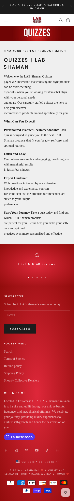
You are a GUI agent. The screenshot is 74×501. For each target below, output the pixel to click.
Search (8, 351)
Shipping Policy (14, 373)
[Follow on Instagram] (16, 450)
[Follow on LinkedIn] (57, 450)
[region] (37, 261)
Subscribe (20, 328)
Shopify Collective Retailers (21, 380)
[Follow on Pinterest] (26, 450)
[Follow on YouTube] (37, 450)
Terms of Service (14, 358)
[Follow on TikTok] (47, 450)
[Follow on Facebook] (6, 450)
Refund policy (13, 366)
